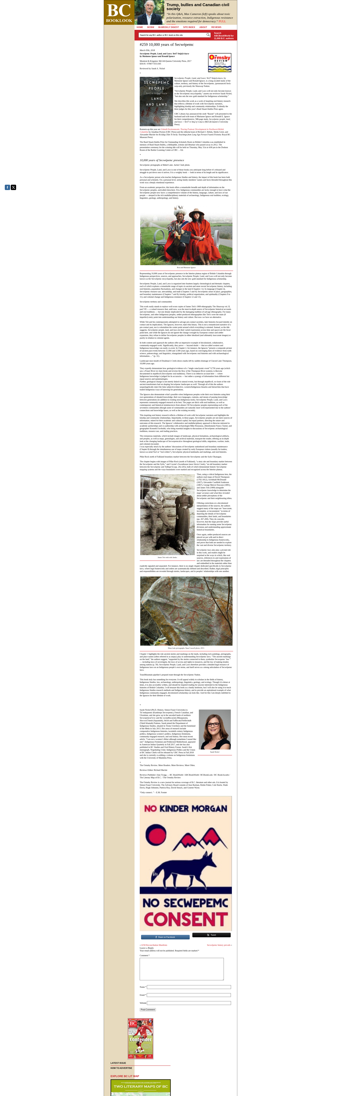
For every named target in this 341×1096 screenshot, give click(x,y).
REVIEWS (216, 27)
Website (143, 1003)
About (203, 27)
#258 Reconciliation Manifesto (154, 945)
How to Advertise (121, 1068)
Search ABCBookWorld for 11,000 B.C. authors (224, 36)
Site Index (189, 27)
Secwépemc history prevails (218, 945)
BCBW (150, 27)
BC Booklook (119, 12)
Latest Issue (118, 1063)
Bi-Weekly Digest (168, 27)
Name (143, 987)
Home (140, 27)
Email (143, 995)
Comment (145, 955)
